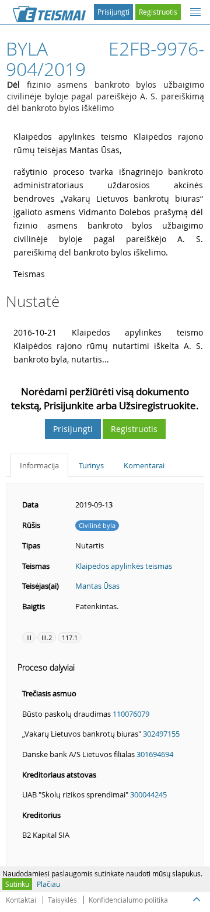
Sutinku (17, 884)
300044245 (148, 794)
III (29, 637)
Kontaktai (21, 900)
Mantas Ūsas (97, 586)
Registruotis (158, 11)
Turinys (91, 465)
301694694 (154, 754)
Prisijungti (113, 11)
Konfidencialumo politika (128, 900)
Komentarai (144, 465)
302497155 (161, 733)
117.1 (70, 637)
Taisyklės (62, 900)
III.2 (46, 637)
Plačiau (48, 884)
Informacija (39, 465)
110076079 (131, 714)
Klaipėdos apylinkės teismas (123, 566)
